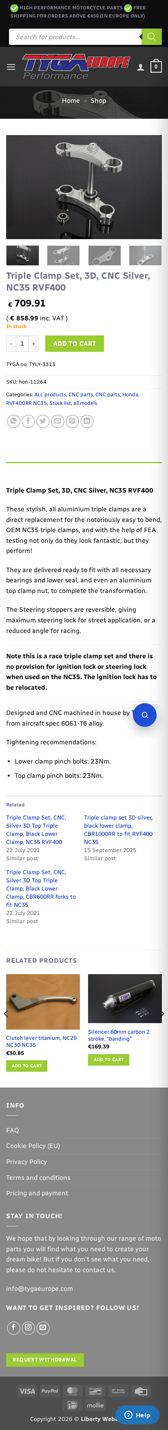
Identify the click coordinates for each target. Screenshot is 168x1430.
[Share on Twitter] (43, 421)
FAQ (12, 1130)
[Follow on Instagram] (28, 1328)
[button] (11, 67)
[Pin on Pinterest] (72, 421)
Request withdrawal (45, 1360)
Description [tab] (25, 470)
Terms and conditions (38, 1177)
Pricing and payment (37, 1193)
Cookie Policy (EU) (33, 1146)
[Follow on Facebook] (13, 1328)
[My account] (141, 67)
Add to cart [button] (27, 1065)
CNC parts (81, 394)
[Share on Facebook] (28, 421)
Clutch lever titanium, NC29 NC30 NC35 (41, 1041)
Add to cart (74, 343)
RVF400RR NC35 (26, 403)
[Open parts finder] (145, 715)
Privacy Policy (26, 1162)
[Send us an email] (43, 1328)
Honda (130, 394)
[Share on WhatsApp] (13, 421)
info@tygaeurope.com (39, 1288)
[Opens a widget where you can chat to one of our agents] (137, 1416)
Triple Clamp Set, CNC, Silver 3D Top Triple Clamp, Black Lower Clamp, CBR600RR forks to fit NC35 (41, 888)
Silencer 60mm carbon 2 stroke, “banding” (119, 1035)
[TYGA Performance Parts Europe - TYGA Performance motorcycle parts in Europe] (76, 67)
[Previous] (19, 187)
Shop (98, 100)
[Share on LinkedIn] (87, 421)
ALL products (50, 394)
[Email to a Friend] (57, 421)
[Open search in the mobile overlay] (85, 37)
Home (71, 100)
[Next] (148, 187)
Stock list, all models (73, 403)
